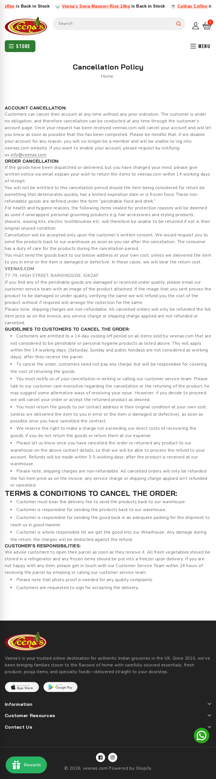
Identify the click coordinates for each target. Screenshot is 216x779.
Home (107, 76)
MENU (204, 46)
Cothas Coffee (181, 6)
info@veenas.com (29, 155)
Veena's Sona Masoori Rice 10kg (84, 6)
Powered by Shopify (130, 768)
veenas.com (95, 768)
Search (178, 23)
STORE (23, 46)
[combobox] (119, 23)
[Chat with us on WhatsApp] (201, 736)
